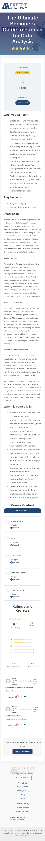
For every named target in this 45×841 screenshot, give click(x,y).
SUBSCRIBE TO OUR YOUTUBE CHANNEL (18, 818)
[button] (17, 696)
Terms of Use (22, 808)
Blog (22, 794)
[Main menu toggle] (40, 6)
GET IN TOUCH (22, 778)
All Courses (22, 787)
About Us (22, 783)
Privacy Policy (22, 804)
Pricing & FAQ (22, 791)
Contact (22, 798)
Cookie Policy (22, 811)
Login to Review (22, 751)
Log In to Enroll (22, 103)
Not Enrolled (22, 73)
